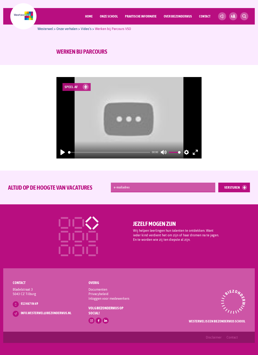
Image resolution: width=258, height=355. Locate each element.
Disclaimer (214, 337)
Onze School (109, 16)
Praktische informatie (141, 16)
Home (89, 16)
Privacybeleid (98, 294)
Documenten (97, 289)
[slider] (109, 152)
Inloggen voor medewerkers (108, 298)
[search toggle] (244, 16)
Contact (204, 16)
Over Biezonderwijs (178, 16)
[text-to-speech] (222, 16)
